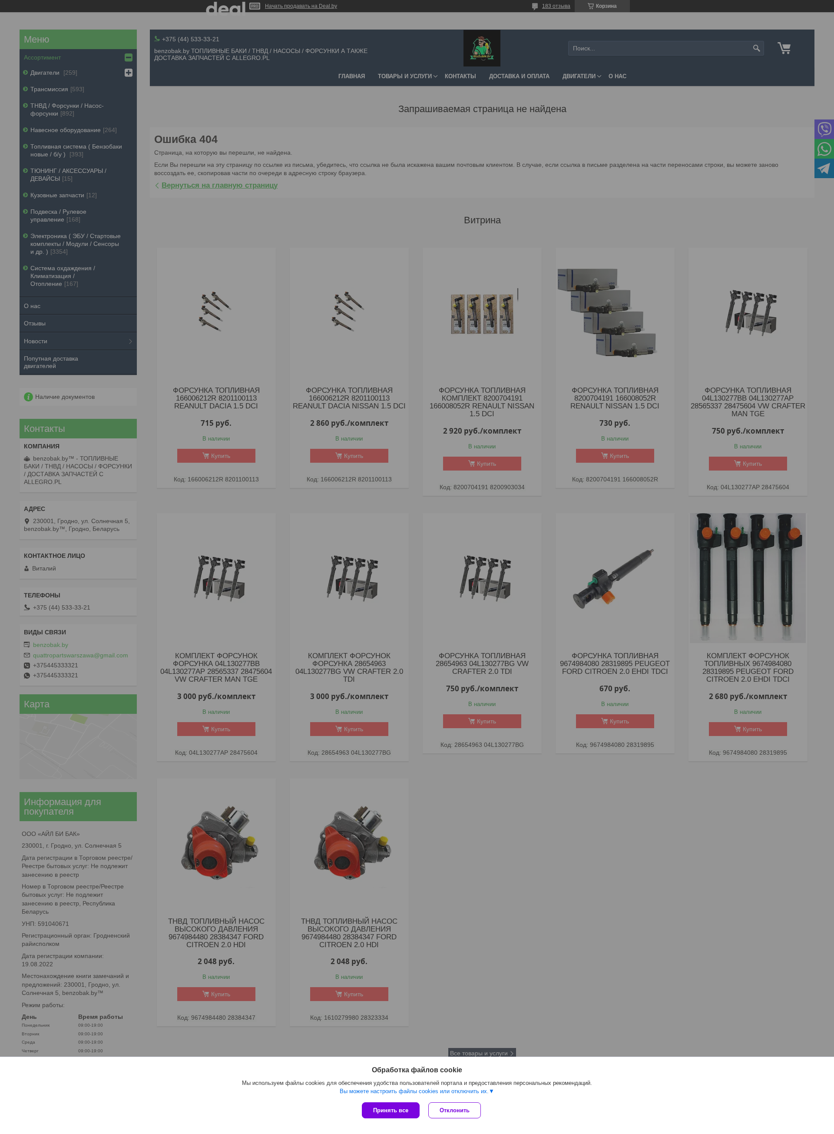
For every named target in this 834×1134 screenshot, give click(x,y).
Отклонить (455, 1110)
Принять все (390, 1110)
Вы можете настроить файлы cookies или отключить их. (414, 1091)
